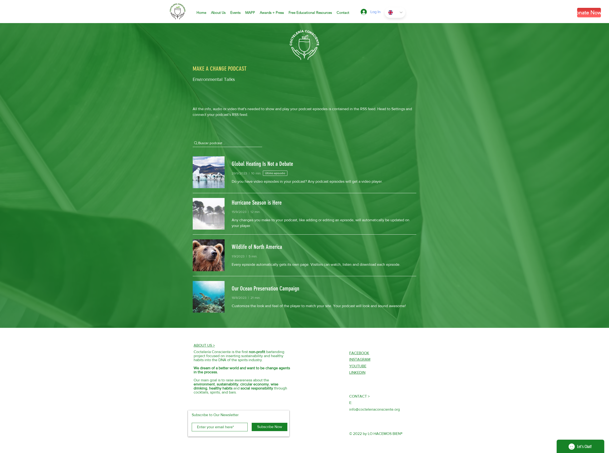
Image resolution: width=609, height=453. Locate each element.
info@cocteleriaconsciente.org (374, 409)
